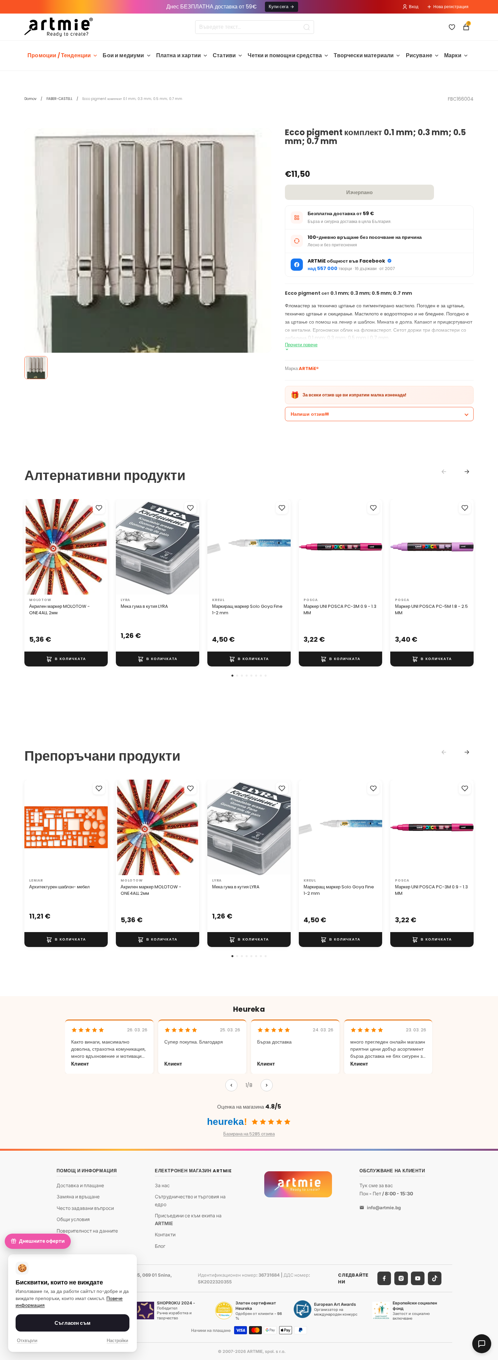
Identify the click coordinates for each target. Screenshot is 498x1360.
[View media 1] (35, 367)
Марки (452, 55)
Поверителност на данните (87, 1231)
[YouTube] (417, 1278)
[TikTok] (434, 1278)
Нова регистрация (451, 6)
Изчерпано (359, 192)
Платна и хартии (178, 55)
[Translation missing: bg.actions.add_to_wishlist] (99, 508)
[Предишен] (231, 1085)
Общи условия (73, 1219)
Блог (160, 1246)
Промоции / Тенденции (59, 55)
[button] (232, 676)
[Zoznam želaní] (452, 27)
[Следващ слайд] (100, 546)
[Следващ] (267, 1085)
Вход (413, 6)
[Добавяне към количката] (66, 659)
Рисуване (419, 55)
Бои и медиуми (123, 55)
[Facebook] (384, 1278)
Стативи (224, 55)
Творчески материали (364, 55)
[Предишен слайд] (31, 546)
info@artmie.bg (384, 1207)
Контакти (165, 1234)
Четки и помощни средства (285, 55)
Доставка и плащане (80, 1185)
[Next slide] (466, 471)
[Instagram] (401, 1278)
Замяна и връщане (78, 1196)
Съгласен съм (72, 1322)
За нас (162, 1185)
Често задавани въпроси (85, 1208)
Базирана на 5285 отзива (249, 1134)
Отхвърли (27, 1340)
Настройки (117, 1340)
